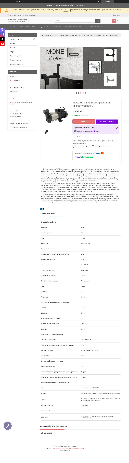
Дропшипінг (45, 27)
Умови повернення (16, 60)
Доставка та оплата (16, 64)
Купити (84, 121)
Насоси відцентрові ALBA (76, 35)
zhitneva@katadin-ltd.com (19, 127)
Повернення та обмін (93, 27)
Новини (12, 43)
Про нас (12, 47)
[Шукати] (97, 21)
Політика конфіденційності (76, 448)
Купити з (103, 121)
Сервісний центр (15, 56)
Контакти (57, 27)
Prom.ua (74, 446)
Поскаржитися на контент (60, 448)
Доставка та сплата (73, 27)
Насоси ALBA (62, 35)
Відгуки (12, 52)
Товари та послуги (27, 27)
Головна (12, 27)
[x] (43, 209)
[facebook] (41, 209)
